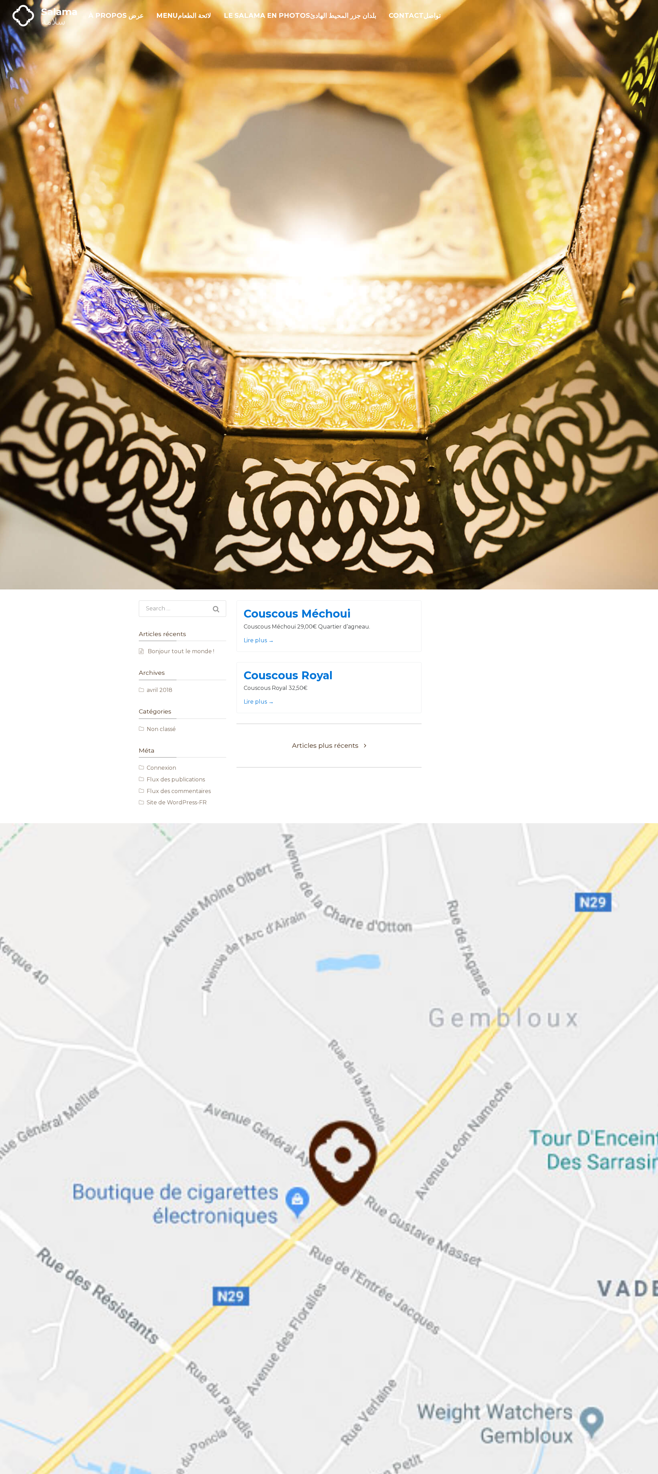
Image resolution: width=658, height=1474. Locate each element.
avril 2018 (159, 690)
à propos (116, 15)
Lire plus (259, 640)
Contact (415, 15)
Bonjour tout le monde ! (181, 651)
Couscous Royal (288, 675)
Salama (59, 11)
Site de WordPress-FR (177, 802)
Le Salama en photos (300, 15)
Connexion (161, 768)
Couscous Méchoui (297, 613)
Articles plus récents (325, 745)
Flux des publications (176, 779)
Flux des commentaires (179, 791)
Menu (183, 15)
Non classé (161, 729)
